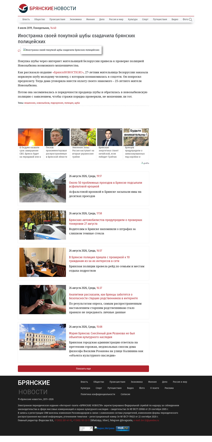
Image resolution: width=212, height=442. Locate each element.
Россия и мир (116, 19)
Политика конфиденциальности (98, 394)
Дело (101, 19)
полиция (68, 102)
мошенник (30, 102)
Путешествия (160, 19)
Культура (133, 19)
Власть (26, 19)
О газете (154, 388)
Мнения (90, 19)
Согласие (125, 394)
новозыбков (43, 102)
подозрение (57, 102)
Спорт (145, 19)
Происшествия (57, 19)
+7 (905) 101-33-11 (81, 420)
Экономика (76, 19)
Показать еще (83, 368)
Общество (39, 19)
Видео (175, 19)
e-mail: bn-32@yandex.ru (146, 420)
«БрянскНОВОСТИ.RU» (68, 72)
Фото (142, 388)
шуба (77, 102)
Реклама (169, 388)
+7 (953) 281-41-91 (63, 420)
